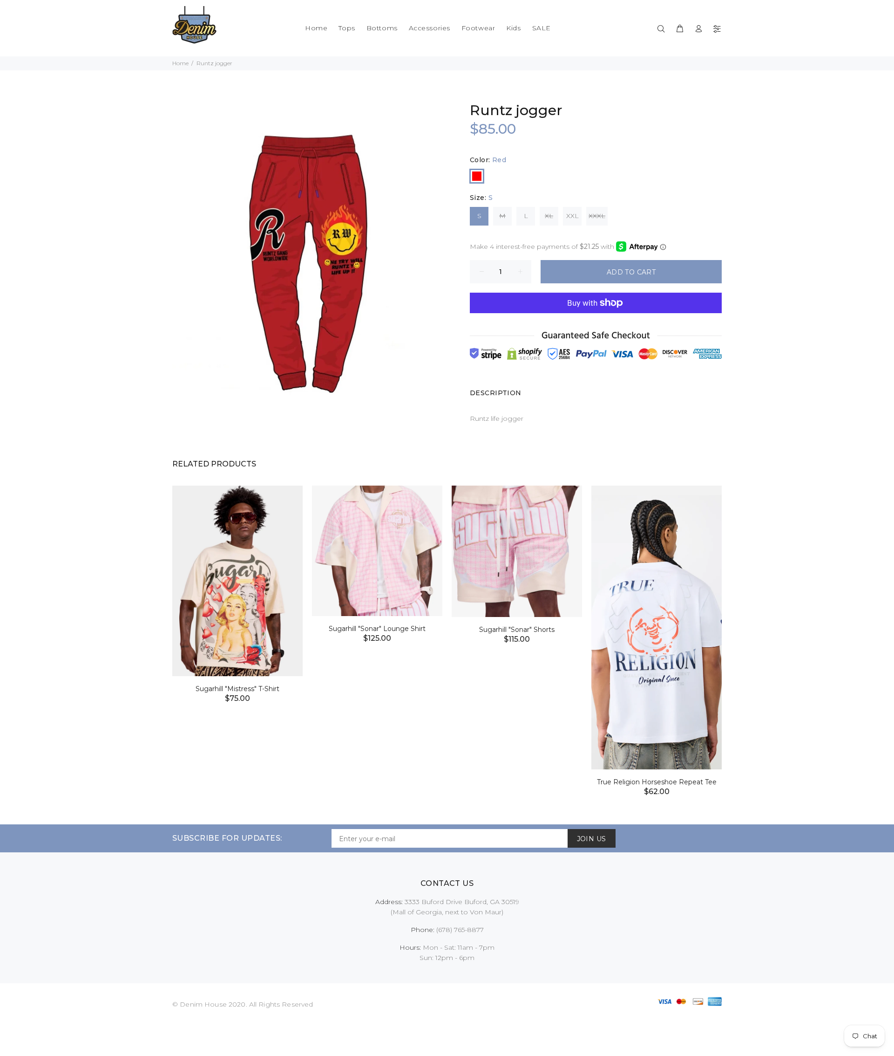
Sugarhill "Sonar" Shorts (517, 629)
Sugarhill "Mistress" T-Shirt (237, 689)
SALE (541, 28)
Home (316, 28)
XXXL (597, 216)
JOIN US (591, 839)
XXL (572, 216)
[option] (237, 582)
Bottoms (382, 28)
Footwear (478, 28)
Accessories (429, 28)
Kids (513, 28)
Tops (347, 28)
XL (549, 216)
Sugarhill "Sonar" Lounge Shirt (377, 628)
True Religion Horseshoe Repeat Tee (657, 782)
